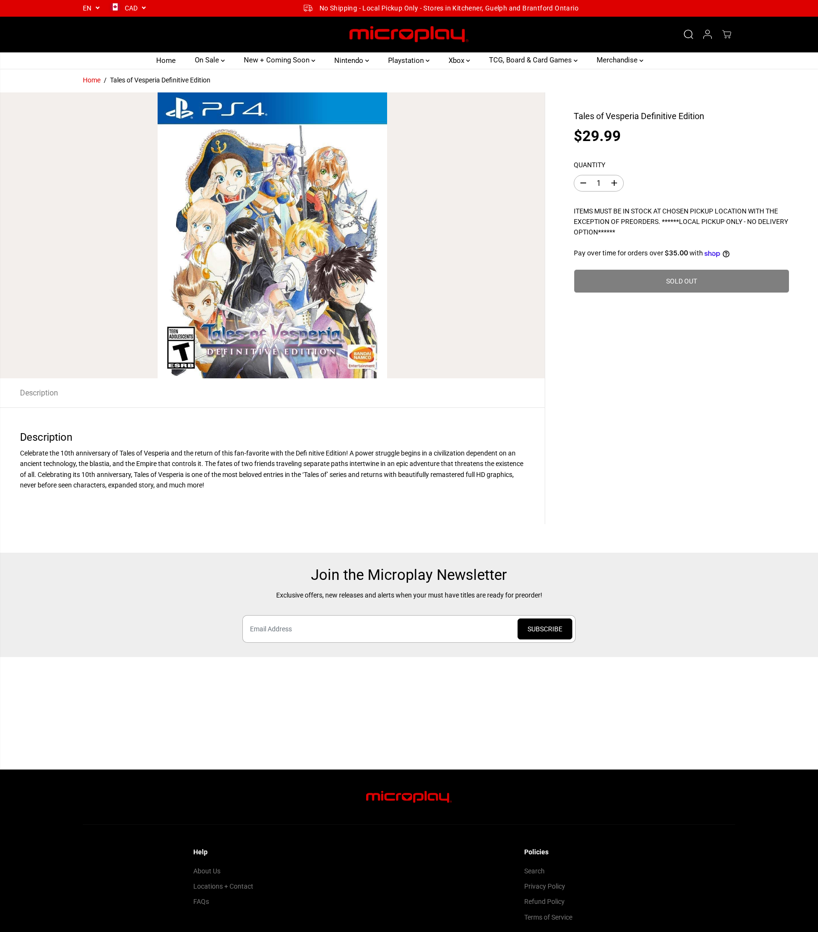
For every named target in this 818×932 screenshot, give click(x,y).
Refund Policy (544, 901)
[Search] (688, 34)
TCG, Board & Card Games (531, 60)
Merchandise (618, 60)
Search (534, 871)
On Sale (208, 60)
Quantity (589, 165)
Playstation (407, 60)
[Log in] (707, 34)
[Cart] (726, 34)
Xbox (457, 60)
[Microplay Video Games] (409, 34)
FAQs (201, 901)
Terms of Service (548, 917)
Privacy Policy (544, 886)
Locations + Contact (223, 886)
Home (166, 60)
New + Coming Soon (277, 60)
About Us (206, 871)
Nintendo (349, 60)
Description (39, 392)
